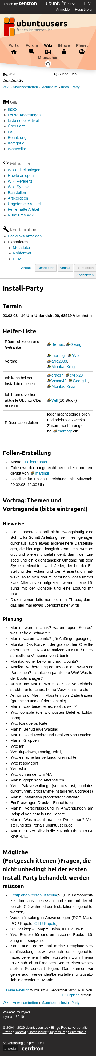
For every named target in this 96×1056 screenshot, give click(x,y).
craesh (57, 375)
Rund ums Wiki (21, 215)
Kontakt (20, 1032)
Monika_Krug (63, 367)
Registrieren (84, 9)
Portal (13, 45)
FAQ (12, 132)
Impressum (57, 1032)
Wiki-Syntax (18, 187)
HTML (18, 259)
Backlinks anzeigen (25, 236)
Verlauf (65, 268)
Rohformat (22, 253)
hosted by (11, 4)
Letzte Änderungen (24, 115)
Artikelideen (18, 198)
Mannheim (49, 87)
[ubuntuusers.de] (36, 28)
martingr (58, 356)
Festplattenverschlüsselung (34, 895)
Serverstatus (77, 1032)
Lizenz (7, 1032)
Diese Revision (17, 990)
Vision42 (58, 381)
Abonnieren (85, 275)
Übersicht (16, 126)
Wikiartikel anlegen (24, 170)
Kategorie (16, 143)
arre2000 (59, 361)
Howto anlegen (21, 176)
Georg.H (77, 344)
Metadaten (22, 247)
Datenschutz (38, 1032)
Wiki (48, 45)
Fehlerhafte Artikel (23, 209)
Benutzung (17, 137)
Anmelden (63, 9)
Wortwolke (17, 149)
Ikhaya (64, 45)
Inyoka (25, 1012)
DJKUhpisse (69, 995)
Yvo (75, 356)
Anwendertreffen (25, 87)
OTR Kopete (45, 923)
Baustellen (17, 193)
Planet (82, 45)
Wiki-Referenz (20, 181)
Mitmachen (48, 57)
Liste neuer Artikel (23, 120)
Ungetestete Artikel (24, 204)
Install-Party (70, 87)
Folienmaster (36, 462)
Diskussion (85, 268)
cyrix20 (76, 375)
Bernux (57, 344)
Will (54, 400)
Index (12, 109)
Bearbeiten (46, 268)
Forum (32, 45)
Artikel (26, 268)
